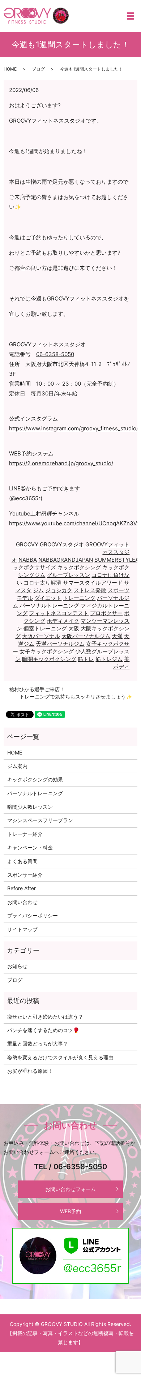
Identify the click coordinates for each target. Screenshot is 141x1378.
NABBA (27, 559)
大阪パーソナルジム (85, 636)
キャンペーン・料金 (30, 847)
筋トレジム (109, 659)
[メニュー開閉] (130, 16)
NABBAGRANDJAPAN (65, 559)
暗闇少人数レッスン (30, 807)
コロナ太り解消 (42, 582)
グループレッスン (68, 574)
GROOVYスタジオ (62, 544)
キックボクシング (79, 567)
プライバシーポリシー (32, 915)
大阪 (73, 628)
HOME (10, 69)
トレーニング (79, 597)
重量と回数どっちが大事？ (37, 1043)
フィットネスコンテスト (59, 613)
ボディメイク (63, 620)
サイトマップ (22, 929)
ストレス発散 (90, 590)
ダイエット (47, 597)
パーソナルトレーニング (49, 605)
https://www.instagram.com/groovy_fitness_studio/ (73, 428)
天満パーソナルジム (60, 643)
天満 (117, 636)
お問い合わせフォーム (70, 1189)
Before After (21, 888)
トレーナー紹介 (25, 834)
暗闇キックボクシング (49, 659)
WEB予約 (70, 1211)
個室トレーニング (45, 628)
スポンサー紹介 (25, 875)
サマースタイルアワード (93, 582)
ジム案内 (17, 766)
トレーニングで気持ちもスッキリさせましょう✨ (76, 696)
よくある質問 (22, 861)
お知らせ (17, 966)
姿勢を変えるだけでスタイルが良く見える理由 (60, 1057)
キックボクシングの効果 (35, 779)
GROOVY (27, 544)
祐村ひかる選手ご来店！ (37, 689)
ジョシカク (58, 590)
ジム (38, 590)
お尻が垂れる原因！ (30, 1071)
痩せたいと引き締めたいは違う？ (45, 1016)
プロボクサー (106, 613)
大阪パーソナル (41, 636)
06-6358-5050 (55, 354)
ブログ (38, 69)
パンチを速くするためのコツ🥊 (43, 1030)
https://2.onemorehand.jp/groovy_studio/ (61, 463)
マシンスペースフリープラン (40, 820)
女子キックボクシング (47, 651)
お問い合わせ (22, 902)
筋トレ (86, 659)
